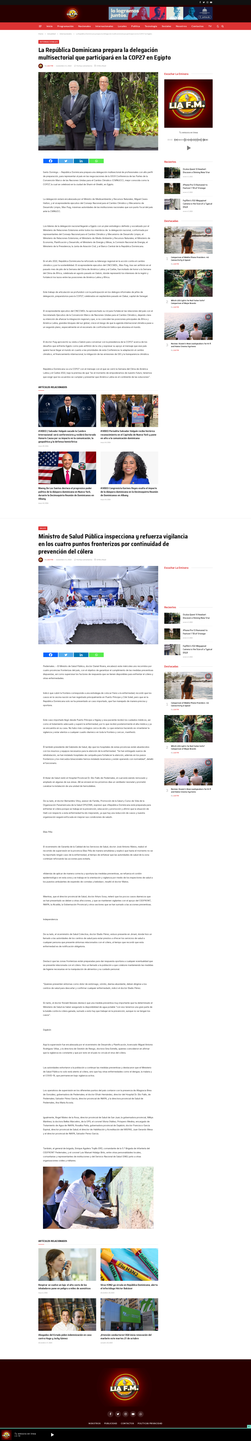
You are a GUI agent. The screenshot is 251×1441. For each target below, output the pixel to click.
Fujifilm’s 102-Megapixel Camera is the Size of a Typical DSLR (197, 204)
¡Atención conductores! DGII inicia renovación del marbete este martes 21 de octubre (126, 1336)
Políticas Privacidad (150, 1423)
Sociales (166, 26)
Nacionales (84, 26)
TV (210, 26)
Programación (65, 26)
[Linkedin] (81, 161)
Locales (122, 26)
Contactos (197, 26)
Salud (43, 528)
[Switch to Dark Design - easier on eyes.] (218, 26)
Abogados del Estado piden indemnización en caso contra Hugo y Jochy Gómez (65, 1336)
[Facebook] (50, 161)
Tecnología (151, 26)
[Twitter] (66, 161)
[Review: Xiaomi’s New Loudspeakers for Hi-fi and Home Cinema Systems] (188, 326)
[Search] (222, 26)
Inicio (50, 26)
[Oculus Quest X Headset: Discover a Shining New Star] (172, 172)
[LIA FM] (72, 13)
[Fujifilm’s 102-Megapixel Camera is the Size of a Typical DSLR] (172, 204)
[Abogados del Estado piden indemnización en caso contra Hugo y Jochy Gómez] (67, 1314)
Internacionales (104, 26)
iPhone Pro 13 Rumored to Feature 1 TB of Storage (195, 186)
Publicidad (110, 1423)
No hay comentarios (84, 66)
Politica (135, 26)
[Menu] (40, 26)
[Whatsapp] (96, 161)
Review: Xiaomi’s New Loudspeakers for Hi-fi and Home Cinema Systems (191, 345)
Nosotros (181, 26)
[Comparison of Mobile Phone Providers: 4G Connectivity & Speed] (188, 240)
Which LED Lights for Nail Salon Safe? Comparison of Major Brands (188, 302)
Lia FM (50, 66)
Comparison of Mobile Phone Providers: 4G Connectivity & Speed (190, 258)
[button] (188, 148)
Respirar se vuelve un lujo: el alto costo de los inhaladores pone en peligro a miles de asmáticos (64, 1286)
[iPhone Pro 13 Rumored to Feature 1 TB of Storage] (172, 188)
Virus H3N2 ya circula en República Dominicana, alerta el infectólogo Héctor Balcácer (129, 1286)
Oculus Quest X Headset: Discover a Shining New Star (196, 171)
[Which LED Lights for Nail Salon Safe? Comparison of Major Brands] (188, 283)
